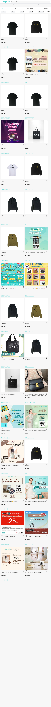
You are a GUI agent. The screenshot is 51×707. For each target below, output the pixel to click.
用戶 (38, 5)
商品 (13, 5)
